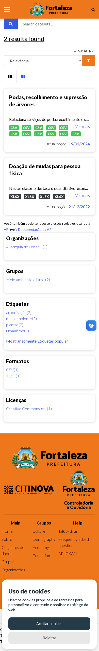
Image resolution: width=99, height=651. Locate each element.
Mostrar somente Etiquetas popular (37, 340)
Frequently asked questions (73, 542)
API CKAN (67, 553)
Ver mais (82, 126)
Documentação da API (35, 230)
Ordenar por (84, 50)
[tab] (10, 76)
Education (41, 555)
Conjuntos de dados (13, 550)
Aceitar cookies (49, 623)
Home (7, 531)
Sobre (7, 539)
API (6, 230)
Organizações (13, 569)
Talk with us (68, 531)
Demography (43, 539)
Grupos (8, 561)
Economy (40, 547)
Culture (38, 531)
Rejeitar (49, 637)
